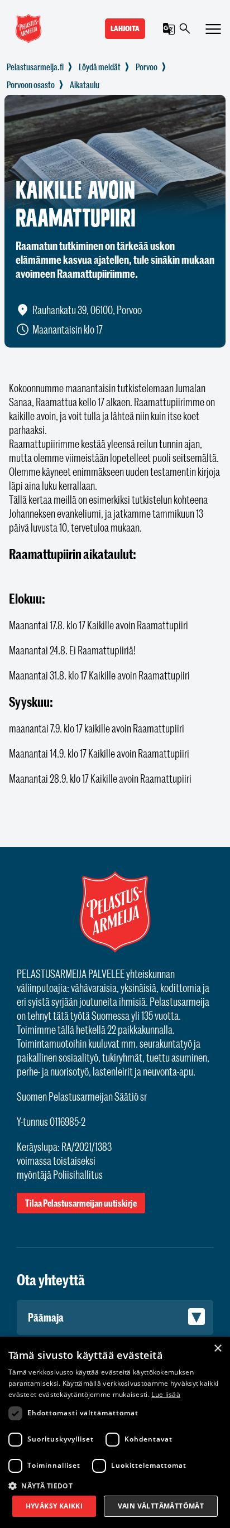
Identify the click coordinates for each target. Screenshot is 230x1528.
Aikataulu (84, 85)
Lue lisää (165, 1394)
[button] (115, 1485)
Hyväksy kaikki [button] (54, 1506)
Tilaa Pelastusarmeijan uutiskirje (81, 1203)
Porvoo (146, 67)
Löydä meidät (100, 67)
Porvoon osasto (31, 85)
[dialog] (115, 1432)
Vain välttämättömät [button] (161, 1506)
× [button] (217, 1348)
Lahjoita (125, 28)
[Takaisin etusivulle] (35, 67)
